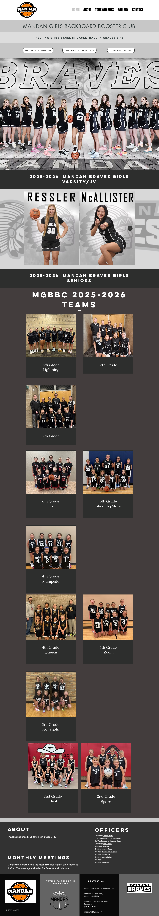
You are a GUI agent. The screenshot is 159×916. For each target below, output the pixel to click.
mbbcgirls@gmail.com (93, 911)
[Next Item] (130, 228)
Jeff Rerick (106, 854)
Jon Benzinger (115, 838)
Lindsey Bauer (107, 849)
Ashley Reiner (107, 857)
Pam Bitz (106, 846)
